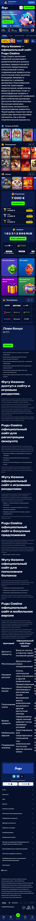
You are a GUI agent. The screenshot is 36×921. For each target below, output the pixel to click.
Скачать (31, 2)
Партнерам (6, 865)
